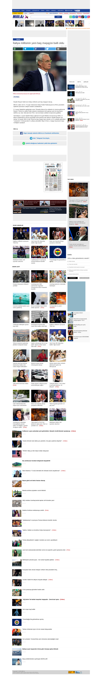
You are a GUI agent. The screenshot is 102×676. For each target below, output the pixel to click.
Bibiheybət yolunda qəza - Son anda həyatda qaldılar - (40, 560)
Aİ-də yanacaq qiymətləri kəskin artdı (33, 589)
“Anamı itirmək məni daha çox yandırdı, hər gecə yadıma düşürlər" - (44, 441)
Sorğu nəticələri (84, 278)
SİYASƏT (28, 10)
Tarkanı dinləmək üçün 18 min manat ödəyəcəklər (37, 629)
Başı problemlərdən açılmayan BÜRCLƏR (34, 659)
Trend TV (31, 13)
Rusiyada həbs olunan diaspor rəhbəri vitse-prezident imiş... (40, 569)
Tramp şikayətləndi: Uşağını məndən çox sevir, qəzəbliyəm (39, 540)
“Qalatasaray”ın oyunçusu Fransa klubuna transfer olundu (39, 520)
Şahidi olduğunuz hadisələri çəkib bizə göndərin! (41, 143)
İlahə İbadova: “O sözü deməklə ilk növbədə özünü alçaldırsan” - (43, 470)
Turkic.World (86, 13)
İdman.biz (79, 13)
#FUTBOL (16, 97)
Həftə (79, 81)
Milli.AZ (18, 16)
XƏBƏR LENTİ (16, 10)
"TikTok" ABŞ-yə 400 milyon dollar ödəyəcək (35, 451)
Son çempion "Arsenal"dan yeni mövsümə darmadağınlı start (40, 639)
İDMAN (42, 10)
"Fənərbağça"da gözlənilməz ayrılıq (32, 619)
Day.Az (61, 13)
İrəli (89, 23)
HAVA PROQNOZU (54, 13)
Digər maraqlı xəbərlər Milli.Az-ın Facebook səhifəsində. (41, 133)
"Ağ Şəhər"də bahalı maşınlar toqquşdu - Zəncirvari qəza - (43, 599)
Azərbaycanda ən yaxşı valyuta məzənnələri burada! (79, 28)
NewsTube (69, 10)
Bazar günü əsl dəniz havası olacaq (33, 480)
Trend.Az (66, 13)
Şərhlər (86, 81)
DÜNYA (47, 10)
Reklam (20, 13)
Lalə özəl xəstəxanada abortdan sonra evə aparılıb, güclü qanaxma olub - (46, 550)
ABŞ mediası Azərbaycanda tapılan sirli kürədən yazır (38, 500)
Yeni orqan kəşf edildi (28, 609)
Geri (13, 23)
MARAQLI (53, 10)
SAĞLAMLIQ (60, 10)
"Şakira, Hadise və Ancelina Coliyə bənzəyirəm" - (39, 530)
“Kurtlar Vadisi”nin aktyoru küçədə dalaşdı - (37, 579)
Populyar (71, 81)
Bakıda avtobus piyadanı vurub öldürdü (34, 490)
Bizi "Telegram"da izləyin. (41, 138)
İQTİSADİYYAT (35, 10)
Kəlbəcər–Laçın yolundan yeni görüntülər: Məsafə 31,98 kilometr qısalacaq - (49, 431)
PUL (47, 13)
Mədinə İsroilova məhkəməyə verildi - (35, 510)
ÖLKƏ (23, 10)
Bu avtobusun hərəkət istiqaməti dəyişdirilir (36, 461)
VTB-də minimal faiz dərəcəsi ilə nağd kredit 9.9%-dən (26, 93)
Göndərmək (72, 278)
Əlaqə (15, 13)
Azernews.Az (73, 13)
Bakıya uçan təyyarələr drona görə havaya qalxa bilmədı (40, 649)
